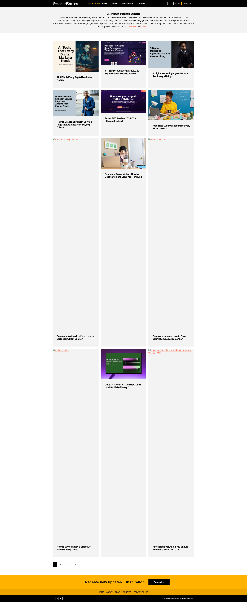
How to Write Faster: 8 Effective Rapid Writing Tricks (74, 548)
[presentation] (76, 56)
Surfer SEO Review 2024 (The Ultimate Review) (120, 120)
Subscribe (159, 582)
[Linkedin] (175, 3)
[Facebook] (168, 3)
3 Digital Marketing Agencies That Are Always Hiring (170, 75)
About (114, 3)
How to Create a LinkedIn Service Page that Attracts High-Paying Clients (74, 124)
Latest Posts (127, 3)
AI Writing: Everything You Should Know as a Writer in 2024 (170, 548)
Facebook (131, 27)
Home (104, 3)
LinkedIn (144, 27)
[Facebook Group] (178, 3)
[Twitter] (172, 3)
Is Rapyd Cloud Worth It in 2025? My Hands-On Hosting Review (122, 72)
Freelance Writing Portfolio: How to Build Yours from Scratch (75, 337)
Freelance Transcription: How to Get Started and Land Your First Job (123, 175)
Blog (117, 592)
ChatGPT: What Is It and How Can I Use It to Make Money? (123, 386)
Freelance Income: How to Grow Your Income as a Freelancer (170, 337)
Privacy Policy (141, 592)
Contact (141, 3)
